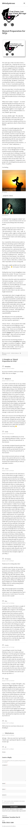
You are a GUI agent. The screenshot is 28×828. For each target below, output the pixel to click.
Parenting (4, 354)
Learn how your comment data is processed (13, 811)
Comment (5, 765)
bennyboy (8, 366)
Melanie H (8, 378)
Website (4, 795)
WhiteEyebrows (8, 3)
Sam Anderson (16, 353)
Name (4, 783)
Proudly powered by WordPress (9, 826)
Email (4, 789)
